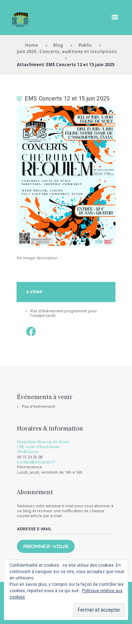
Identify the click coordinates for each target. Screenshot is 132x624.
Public (85, 45)
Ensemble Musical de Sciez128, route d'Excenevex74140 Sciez (43, 447)
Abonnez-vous (45, 546)
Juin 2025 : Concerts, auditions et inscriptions (67, 51)
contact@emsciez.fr (36, 462)
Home (31, 45)
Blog (58, 45)
